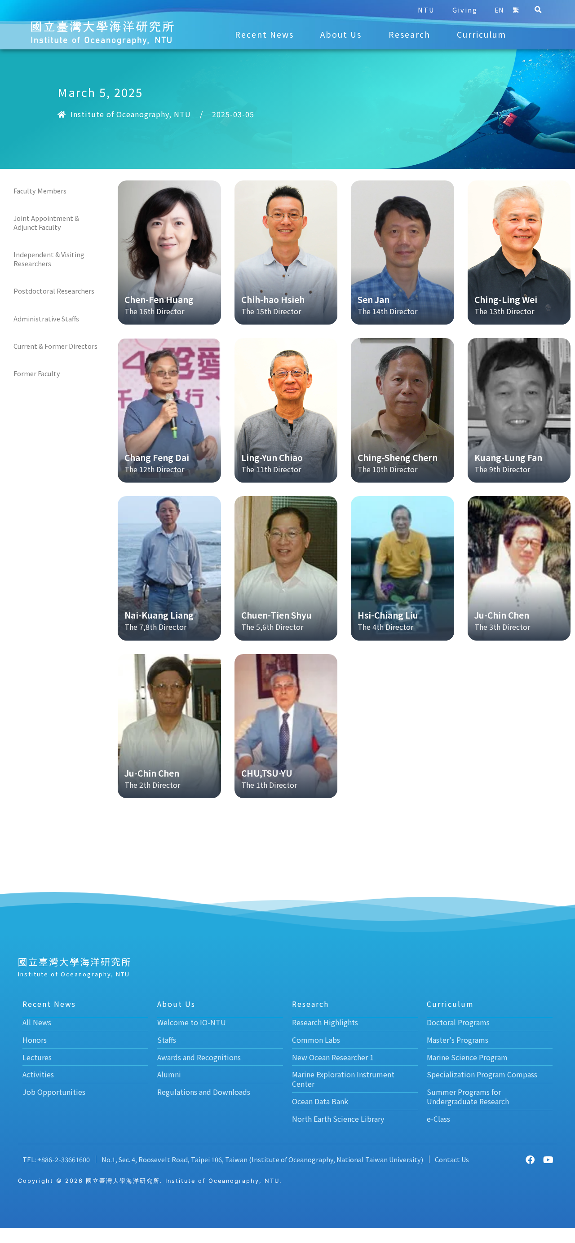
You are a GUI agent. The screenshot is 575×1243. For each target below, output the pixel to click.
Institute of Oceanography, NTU (131, 114)
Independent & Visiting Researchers (48, 259)
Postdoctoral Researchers (53, 290)
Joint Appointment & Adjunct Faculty (46, 222)
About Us (341, 34)
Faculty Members (39, 190)
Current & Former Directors (55, 346)
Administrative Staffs (46, 318)
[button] (537, 10)
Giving (465, 9)
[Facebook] (530, 1159)
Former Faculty (36, 373)
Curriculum (481, 34)
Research (409, 34)
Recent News (264, 34)
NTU (426, 9)
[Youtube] (548, 1159)
